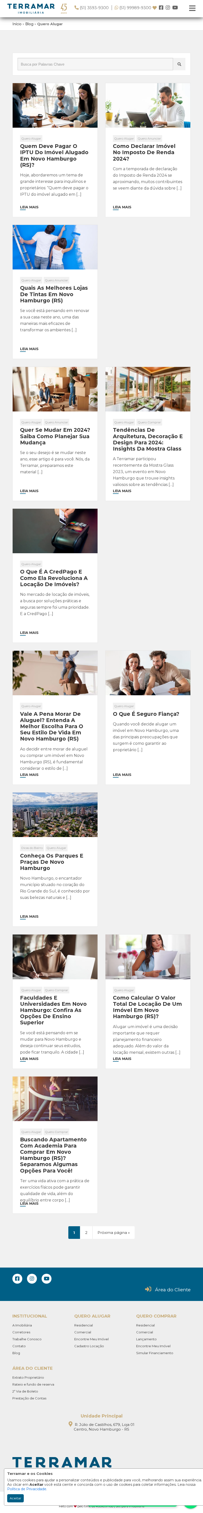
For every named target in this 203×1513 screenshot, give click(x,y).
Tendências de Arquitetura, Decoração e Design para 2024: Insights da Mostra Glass (148, 439)
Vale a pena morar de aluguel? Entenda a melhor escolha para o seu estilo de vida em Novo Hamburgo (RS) (51, 726)
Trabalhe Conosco (27, 1339)
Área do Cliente (173, 1290)
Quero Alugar (31, 138)
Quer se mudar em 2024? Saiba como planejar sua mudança (55, 436)
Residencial (83, 1325)
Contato (19, 1346)
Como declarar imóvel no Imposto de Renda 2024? (144, 152)
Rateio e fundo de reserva (33, 1384)
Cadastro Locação (89, 1346)
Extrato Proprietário (28, 1377)
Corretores (21, 1332)
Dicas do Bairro (32, 848)
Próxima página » (114, 1232)
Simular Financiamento (154, 1353)
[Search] (179, 64)
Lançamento (146, 1339)
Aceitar (15, 1498)
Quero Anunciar (149, 138)
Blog (29, 24)
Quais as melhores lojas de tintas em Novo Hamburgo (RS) (54, 294)
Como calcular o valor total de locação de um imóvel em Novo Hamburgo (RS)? (147, 1007)
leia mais (29, 207)
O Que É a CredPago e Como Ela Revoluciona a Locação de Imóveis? (54, 578)
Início (17, 24)
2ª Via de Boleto (25, 1391)
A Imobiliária (22, 1325)
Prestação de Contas (29, 1398)
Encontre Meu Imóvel (91, 1339)
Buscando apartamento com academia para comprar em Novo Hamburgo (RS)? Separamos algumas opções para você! (53, 1155)
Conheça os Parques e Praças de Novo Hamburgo (51, 862)
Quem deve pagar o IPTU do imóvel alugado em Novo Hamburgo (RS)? (54, 155)
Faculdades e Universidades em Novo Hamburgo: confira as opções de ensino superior (53, 1010)
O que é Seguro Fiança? (146, 714)
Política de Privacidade (26, 1489)
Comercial (82, 1332)
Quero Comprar (149, 422)
